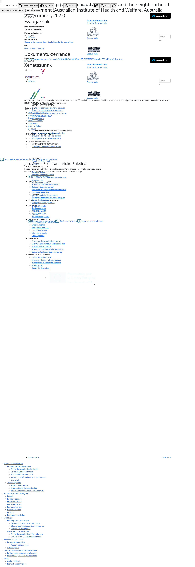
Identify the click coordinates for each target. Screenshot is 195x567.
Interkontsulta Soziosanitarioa (24, 488)
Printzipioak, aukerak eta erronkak (46, 138)
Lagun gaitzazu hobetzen (92, 221)
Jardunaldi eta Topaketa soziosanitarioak (49, 177)
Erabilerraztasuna (39, 230)
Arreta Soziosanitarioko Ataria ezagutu (48, 108)
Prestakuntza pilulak (40, 183)
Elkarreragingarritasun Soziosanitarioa (48, 133)
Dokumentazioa (38, 172)
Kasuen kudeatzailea (40, 200)
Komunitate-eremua (40, 197)
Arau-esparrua (38, 118)
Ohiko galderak (13, 561)
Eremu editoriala (39, 213)
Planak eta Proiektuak (41, 161)
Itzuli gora (166, 457)
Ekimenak (36, 164)
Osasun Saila (33, 457)
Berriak (35, 208)
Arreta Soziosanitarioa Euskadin (24, 469)
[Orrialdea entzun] (96, 5)
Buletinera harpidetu (68, 221)
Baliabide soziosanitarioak (43, 174)
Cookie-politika (38, 235)
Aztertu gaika (37, 180)
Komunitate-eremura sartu (43, 221)
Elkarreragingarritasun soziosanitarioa (20, 550)
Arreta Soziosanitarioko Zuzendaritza (47, 110)
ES (25, 17)
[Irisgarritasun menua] (1, 1)
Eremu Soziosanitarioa (41, 116)
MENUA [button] (31, 37)
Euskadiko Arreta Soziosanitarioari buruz (49, 113)
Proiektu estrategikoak (41, 246)
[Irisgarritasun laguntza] (114, 5)
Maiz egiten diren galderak (43, 202)
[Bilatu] (160, 40)
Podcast (35, 216)
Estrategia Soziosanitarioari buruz (46, 146)
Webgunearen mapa (40, 227)
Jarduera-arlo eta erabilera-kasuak (46, 136)
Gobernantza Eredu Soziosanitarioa (47, 252)
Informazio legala (39, 233)
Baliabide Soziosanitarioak (22, 472)
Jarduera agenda (39, 210)
